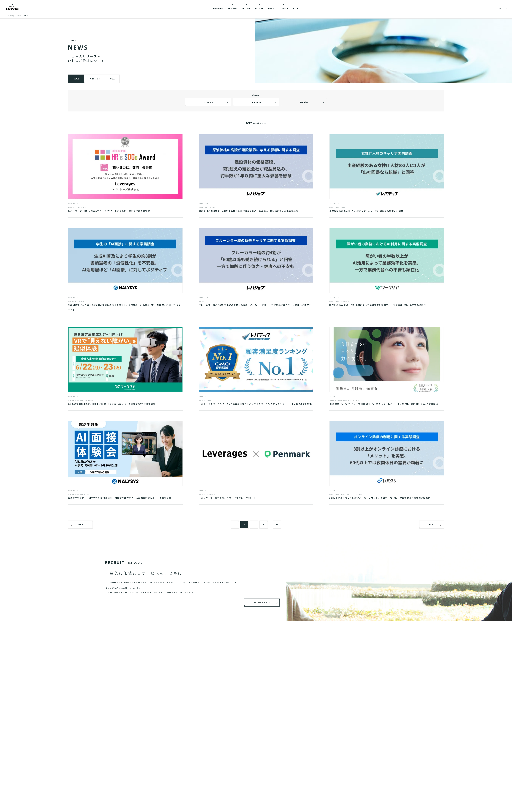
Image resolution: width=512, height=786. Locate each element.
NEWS (26, 15)
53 (277, 524)
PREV (80, 524)
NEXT (432, 524)
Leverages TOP (14, 15)
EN (506, 8)
